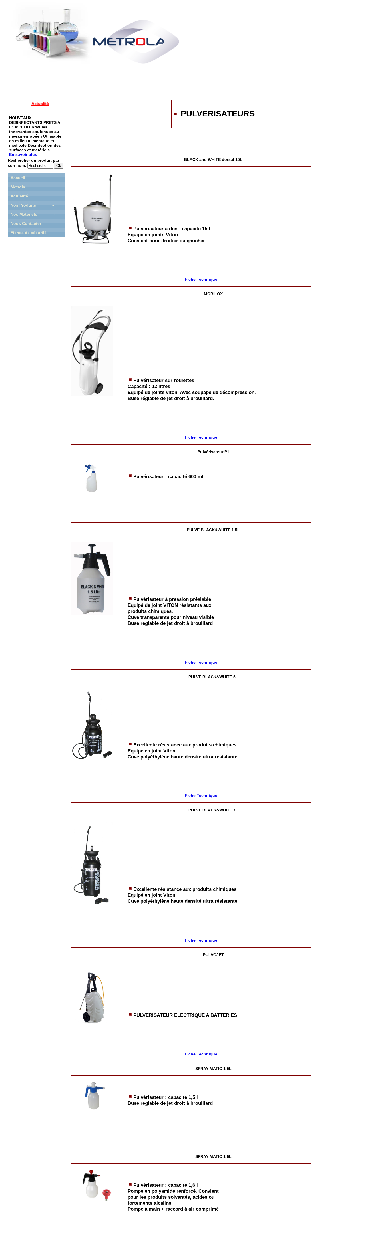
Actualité (19, 196)
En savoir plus (23, 154)
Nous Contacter (26, 223)
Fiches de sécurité (29, 232)
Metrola (18, 187)
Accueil (18, 177)
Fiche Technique (201, 279)
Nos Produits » (32, 205)
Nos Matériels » (33, 214)
